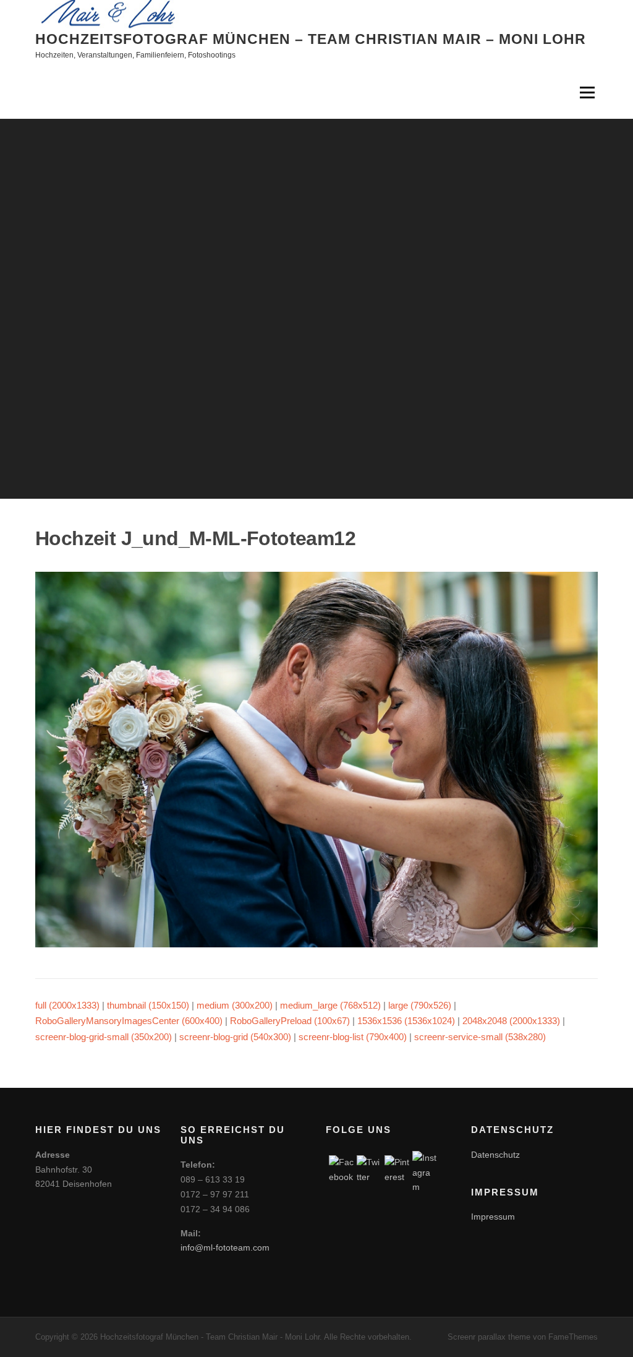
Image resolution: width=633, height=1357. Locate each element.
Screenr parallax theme (489, 1337)
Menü (587, 92)
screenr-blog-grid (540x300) (235, 1037)
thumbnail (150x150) (148, 1005)
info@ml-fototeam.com (225, 1247)
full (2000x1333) (67, 1005)
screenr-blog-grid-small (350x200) (103, 1037)
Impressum (493, 1216)
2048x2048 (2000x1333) (511, 1020)
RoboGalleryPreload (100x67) (290, 1020)
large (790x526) (419, 1005)
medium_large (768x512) (330, 1005)
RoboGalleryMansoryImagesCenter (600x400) (129, 1020)
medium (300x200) (235, 1005)
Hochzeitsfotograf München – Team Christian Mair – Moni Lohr (310, 38)
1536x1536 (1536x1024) (406, 1020)
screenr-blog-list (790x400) (353, 1037)
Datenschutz (495, 1155)
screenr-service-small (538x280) (480, 1037)
